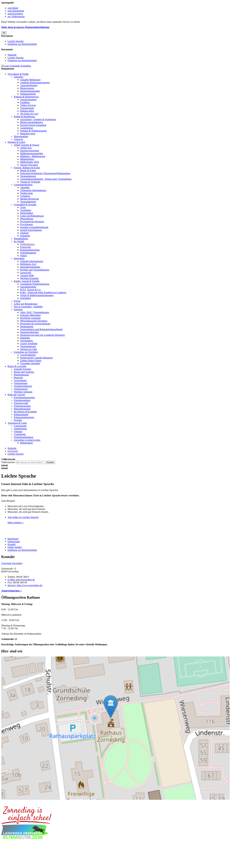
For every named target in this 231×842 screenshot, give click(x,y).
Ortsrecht (18, 139)
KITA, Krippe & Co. (30, 289)
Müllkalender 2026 (29, 162)
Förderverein (26, 193)
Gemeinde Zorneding (11, 563)
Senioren (18, 309)
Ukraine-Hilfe (27, 275)
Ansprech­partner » (11, 590)
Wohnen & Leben (16, 142)
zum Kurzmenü (15, 13)
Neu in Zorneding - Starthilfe (28, 306)
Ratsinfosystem (27, 133)
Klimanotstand (21, 414)
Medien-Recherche (29, 198)
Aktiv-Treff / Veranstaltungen (34, 312)
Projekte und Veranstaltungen (34, 269)
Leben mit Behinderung (32, 216)
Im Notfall (19, 241)
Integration (19, 258)
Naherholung (20, 428)
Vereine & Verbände (30, 181)
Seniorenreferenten (29, 332)
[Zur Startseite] (16, 65)
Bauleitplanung (21, 374)
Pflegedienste (26, 218)
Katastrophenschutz (30, 250)
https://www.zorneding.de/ (25, 585)
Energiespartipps (22, 400)
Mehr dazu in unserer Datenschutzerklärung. (25, 27)
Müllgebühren (27, 159)
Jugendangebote (28, 286)
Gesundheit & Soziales (25, 204)
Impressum (13, 538)
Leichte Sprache (16, 41)
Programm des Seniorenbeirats (35, 323)
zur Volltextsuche (16, 16)
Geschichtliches (28, 355)
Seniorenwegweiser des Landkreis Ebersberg (42, 335)
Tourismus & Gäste (17, 423)
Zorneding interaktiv (30, 363)
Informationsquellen (30, 91)
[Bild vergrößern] (26, 823)
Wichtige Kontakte (29, 278)
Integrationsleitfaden (30, 267)
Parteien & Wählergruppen (33, 130)
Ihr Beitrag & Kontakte (25, 411)
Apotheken (25, 210)
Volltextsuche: (8, 462)
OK (4, 33)
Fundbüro (25, 102)
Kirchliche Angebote (30, 318)
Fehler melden (15, 547)
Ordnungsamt (20, 383)
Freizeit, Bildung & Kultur (27, 167)
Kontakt (12, 544)
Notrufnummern (28, 252)
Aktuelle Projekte (22, 369)
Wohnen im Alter (28, 349)
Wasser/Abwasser (29, 164)
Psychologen (26, 224)
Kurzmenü (13, 451)
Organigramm (27, 108)
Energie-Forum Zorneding (33, 125)
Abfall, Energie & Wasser (26, 145)
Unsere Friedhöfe (28, 343)
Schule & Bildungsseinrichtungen (36, 295)
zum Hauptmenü (16, 10)
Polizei (23, 255)
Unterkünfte (20, 434)
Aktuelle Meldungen (30, 79)
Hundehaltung (21, 238)
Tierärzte (24, 233)
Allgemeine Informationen (33, 190)
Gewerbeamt (20, 380)
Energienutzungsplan (24, 397)
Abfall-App (26, 147)
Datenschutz (14, 541)
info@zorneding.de (21, 579)
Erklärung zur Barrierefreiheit (22, 44)
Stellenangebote (28, 94)
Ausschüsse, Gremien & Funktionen (38, 119)
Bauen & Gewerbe (17, 366)
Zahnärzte (25, 235)
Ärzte (23, 207)
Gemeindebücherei (23, 184)
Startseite (12, 54)
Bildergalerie (26, 442)
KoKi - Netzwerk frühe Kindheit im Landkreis (43, 292)
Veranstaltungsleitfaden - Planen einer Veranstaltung (46, 179)
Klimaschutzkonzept (24, 417)
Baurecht (18, 377)
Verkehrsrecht (21, 389)
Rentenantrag (26, 326)
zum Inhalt (13, 8)
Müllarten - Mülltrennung (32, 156)
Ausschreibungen (28, 85)
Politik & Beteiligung (24, 116)
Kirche (17, 301)
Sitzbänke (25, 338)
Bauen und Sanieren (24, 372)
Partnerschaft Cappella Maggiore (36, 357)
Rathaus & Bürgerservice (26, 96)
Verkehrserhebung (23, 386)
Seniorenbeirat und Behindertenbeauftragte (41, 329)
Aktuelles (18, 76)
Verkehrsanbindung (23, 437)
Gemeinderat (26, 128)
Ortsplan (18, 431)
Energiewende (21, 403)
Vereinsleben (26, 340)
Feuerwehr (25, 247)
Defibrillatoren (27, 244)
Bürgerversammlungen (31, 122)
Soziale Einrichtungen (31, 230)
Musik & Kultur (28, 170)
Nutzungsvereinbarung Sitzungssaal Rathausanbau (45, 173)
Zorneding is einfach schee (27, 440)
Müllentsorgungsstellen (31, 153)
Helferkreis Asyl (28, 264)
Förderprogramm (22, 406)
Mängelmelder (21, 136)
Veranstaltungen (28, 176)
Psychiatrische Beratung (32, 221)
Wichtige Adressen (23, 391)
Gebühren (25, 196)
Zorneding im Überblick (26, 352)
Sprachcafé (25, 272)
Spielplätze (25, 298)
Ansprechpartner (28, 99)
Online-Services (28, 105)
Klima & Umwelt (16, 394)
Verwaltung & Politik (18, 74)
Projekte (18, 420)
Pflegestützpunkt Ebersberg (33, 320)
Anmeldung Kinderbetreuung (34, 284)
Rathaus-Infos (27, 111)
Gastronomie (20, 425)
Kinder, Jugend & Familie (26, 281)
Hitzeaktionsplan (22, 408)
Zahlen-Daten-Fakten (30, 360)
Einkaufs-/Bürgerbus (30, 315)
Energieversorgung (29, 150)
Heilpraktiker (26, 213)
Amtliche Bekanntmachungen (35, 82)
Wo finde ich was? (29, 113)
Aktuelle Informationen (31, 261)
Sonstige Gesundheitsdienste (34, 227)
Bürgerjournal (27, 88)
